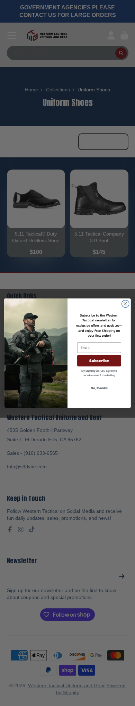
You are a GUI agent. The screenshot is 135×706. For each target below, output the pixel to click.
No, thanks (99, 387)
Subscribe (99, 360)
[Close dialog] (125, 303)
